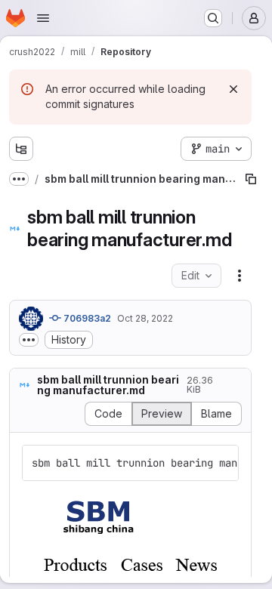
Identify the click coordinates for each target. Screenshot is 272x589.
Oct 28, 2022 (145, 318)
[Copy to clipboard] (221, 463)
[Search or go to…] (213, 18)
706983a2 (86, 318)
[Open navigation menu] (43, 18)
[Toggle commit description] (29, 340)
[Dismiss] (233, 89)
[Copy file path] (251, 179)
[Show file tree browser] (21, 149)
